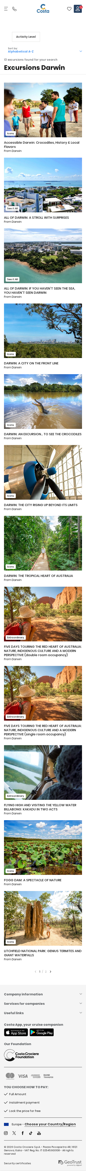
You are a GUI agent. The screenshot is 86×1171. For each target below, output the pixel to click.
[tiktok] (30, 1133)
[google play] (42, 1032)
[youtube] (39, 1133)
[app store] (16, 1032)
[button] (69, 9)
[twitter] (14, 1133)
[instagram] (6, 1133)
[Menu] (6, 8)
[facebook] (22, 1133)
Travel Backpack (69, 9)
